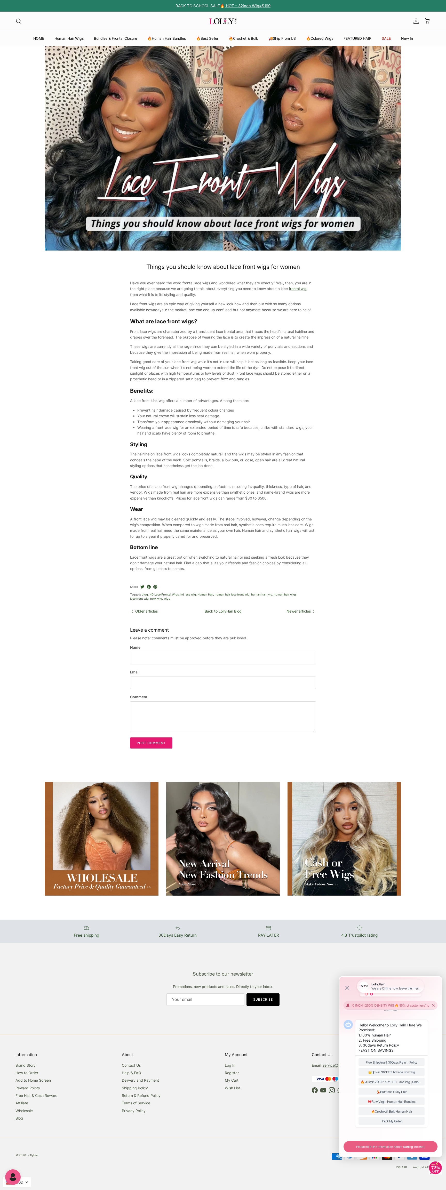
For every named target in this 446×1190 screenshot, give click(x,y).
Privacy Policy (134, 1110)
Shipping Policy (135, 1088)
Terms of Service (136, 1103)
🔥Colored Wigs (319, 38)
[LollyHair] (223, 21)
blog (145, 594)
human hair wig (261, 594)
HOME (38, 38)
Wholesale (24, 1110)
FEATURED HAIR (357, 38)
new (153, 598)
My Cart (231, 1080)
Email (135, 672)
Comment (138, 697)
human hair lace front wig (232, 594)
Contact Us (131, 1065)
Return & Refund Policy (141, 1095)
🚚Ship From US (282, 38)
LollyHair (32, 1155)
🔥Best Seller (207, 38)
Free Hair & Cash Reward (36, 1095)
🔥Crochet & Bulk (243, 38)
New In (407, 38)
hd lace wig (188, 594)
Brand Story (25, 1065)
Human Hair (205, 594)
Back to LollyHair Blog (223, 611)
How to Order (26, 1073)
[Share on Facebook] (149, 587)
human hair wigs (285, 594)
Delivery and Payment (140, 1080)
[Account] (415, 21)
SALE (386, 38)
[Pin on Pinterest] (155, 587)
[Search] (18, 21)
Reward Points (27, 1088)
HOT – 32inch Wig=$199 (247, 5)
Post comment (151, 743)
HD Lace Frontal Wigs (164, 594)
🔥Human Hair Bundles (166, 38)
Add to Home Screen (33, 1080)
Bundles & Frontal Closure (115, 38)
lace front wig (139, 598)
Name (135, 647)
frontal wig (298, 288)
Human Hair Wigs (69, 38)
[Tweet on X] (142, 587)
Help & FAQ (131, 1073)
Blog (19, 1118)
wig (159, 598)
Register (232, 1073)
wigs (167, 598)
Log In (230, 1065)
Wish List (232, 1088)
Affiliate (21, 1103)
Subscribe (263, 999)
